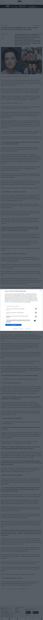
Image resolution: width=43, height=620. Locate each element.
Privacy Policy (27, 328)
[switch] (35, 309)
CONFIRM (13, 324)
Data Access (21, 328)
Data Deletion (15, 328)
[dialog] (21, 310)
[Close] (41, 291)
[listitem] (21, 306)
